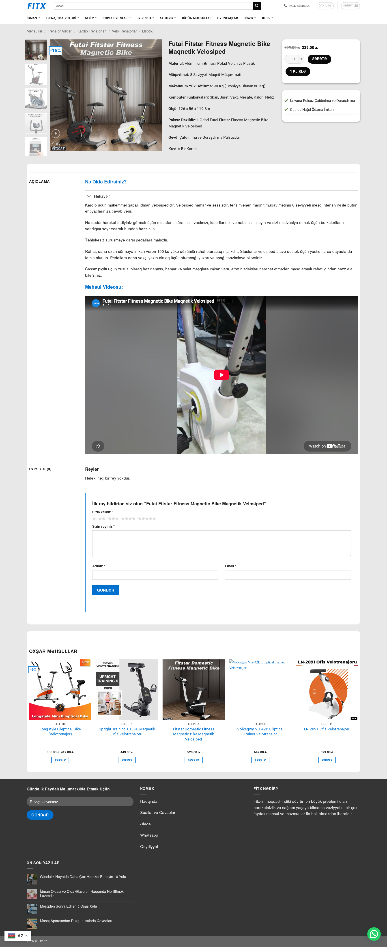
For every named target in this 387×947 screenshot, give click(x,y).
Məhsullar (34, 31)
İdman (32, 18)
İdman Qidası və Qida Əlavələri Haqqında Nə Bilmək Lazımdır (82, 893)
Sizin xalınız (102, 512)
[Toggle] (89, 196)
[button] (350, 5)
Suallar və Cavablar (157, 812)
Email (230, 565)
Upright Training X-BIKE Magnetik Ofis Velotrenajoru (127, 731)
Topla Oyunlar (115, 18)
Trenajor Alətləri (61, 18)
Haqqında (148, 801)
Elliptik (147, 31)
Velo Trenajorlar (124, 31)
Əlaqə (145, 823)
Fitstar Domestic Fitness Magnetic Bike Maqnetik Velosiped (193, 734)
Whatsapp (149, 835)
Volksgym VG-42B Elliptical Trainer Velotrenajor (260, 731)
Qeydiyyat (149, 846)
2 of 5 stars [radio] (101, 519)
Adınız (98, 565)
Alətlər (166, 18)
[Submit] (257, 6)
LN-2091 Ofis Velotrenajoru (327, 729)
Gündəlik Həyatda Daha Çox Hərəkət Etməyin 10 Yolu (83, 876)
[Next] (154, 95)
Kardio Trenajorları (92, 31)
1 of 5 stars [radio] (93, 519)
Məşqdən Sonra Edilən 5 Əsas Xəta (68, 906)
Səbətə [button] (60, 759)
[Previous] (58, 95)
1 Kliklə (298, 71)
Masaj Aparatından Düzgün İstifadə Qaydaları (76, 921)
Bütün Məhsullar (197, 18)
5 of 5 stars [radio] (146, 519)
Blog (266, 18)
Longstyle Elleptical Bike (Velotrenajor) (60, 731)
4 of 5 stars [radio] (127, 519)
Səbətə (319, 59)
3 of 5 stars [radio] (113, 519)
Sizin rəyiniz (103, 526)
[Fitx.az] (37, 6)
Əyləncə (143, 18)
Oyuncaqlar (227, 18)
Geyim (89, 18)
